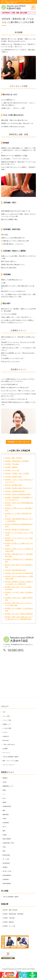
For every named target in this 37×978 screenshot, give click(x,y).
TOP (4, 712)
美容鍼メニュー (7, 724)
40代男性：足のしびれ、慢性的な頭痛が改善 (19, 614)
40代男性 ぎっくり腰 (12, 470)
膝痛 (4, 810)
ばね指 (4, 782)
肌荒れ (4, 790)
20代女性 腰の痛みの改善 (13, 476)
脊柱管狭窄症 (6, 863)
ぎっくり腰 (6, 859)
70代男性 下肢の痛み (12, 464)
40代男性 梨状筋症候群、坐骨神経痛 (17, 461)
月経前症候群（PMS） (9, 843)
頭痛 (4, 851)
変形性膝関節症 (7, 875)
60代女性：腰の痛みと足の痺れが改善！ (17, 529)
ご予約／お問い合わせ (9, 744)
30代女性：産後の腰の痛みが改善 (15, 570)
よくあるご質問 (7, 728)
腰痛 (4, 830)
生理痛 (4, 834)
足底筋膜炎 (6, 879)
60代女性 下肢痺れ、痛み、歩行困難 (17, 473)
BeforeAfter (6, 740)
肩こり (4, 826)
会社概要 (5, 748)
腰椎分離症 (6, 814)
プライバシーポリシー (9, 764)
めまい (4, 798)
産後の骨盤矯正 (7, 839)
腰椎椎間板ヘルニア (8, 786)
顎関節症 (5, 867)
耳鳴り (4, 847)
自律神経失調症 (7, 806)
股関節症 (5, 778)
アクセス (5, 732)
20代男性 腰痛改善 (11, 467)
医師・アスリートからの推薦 (10, 760)
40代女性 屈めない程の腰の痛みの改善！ (18, 494)
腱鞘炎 (4, 802)
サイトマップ (6, 752)
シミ (4, 794)
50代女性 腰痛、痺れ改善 (13, 458)
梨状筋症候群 (6, 855)
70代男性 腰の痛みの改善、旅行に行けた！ (19, 488)
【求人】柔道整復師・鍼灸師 (10, 756)
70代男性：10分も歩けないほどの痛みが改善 (19, 573)
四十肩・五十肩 (7, 871)
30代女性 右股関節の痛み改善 (15, 491)
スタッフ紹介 (6, 716)
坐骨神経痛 (6, 822)
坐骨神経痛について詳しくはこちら (18, 442)
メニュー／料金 (7, 720)
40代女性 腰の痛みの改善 (13, 485)
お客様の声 (6, 736)
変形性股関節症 (7, 883)
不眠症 (4, 818)
